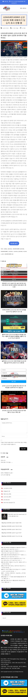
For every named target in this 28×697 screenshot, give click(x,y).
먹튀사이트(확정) (15, 630)
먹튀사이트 (5, 494)
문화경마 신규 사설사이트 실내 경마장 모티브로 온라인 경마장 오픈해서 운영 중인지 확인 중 (14, 285)
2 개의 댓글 (15, 28)
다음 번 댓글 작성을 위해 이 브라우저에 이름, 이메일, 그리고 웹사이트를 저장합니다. (14, 443)
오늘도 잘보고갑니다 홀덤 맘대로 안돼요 (12, 580)
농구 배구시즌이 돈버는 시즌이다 (10, 565)
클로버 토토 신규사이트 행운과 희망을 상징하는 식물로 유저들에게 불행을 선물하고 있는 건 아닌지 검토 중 (14, 336)
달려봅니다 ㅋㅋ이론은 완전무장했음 (11, 576)
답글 (7, 457)
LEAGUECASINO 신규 (8, 254)
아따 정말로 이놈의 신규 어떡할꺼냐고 (12, 551)
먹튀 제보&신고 (19, 632)
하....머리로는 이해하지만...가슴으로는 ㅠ (12, 573)
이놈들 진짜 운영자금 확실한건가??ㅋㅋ (12, 554)
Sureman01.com (11, 671)
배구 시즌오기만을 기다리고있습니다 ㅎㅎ (12, 569)
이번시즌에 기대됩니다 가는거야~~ (11, 562)
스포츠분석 (5, 488)
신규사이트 (6, 28)
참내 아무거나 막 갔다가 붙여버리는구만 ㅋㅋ (13, 558)
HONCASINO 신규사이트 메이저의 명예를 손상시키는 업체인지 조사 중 (14, 310)
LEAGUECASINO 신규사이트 (18, 248)
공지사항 (5, 499)
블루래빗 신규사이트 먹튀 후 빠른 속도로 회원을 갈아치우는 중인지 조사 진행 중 (14, 361)
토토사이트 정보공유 (8, 502)
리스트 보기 (14, 243)
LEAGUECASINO (4, 251)
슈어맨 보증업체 (8, 632)
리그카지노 (11, 251)
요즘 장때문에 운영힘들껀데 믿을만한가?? (12, 547)
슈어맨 (23, 28)
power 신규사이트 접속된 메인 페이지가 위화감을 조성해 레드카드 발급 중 (14, 386)
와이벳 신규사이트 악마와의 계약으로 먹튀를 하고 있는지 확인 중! (14, 411)
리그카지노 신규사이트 (18, 251)
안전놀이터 (5, 491)
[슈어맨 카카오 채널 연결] (14, 603)
